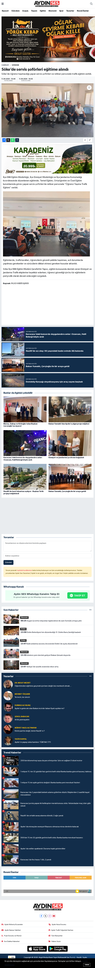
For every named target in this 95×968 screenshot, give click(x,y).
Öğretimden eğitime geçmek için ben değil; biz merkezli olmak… (43, 686)
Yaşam (34, 11)
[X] (45, 916)
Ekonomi (53, 11)
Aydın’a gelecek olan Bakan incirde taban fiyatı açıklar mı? (39, 708)
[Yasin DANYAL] (8, 741)
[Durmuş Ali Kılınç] (8, 707)
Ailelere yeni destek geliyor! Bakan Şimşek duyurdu (45, 655)
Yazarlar (70, 11)
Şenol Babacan (22, 716)
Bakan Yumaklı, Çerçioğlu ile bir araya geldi (67, 491)
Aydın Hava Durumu (59, 924)
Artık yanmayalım (22, 720)
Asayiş (25, 11)
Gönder (8, 562)
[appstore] (37, 949)
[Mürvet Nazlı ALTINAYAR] (8, 729)
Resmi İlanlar (83, 11)
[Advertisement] (47, 305)
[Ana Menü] (3, 4)
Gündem (15, 11)
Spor (61, 11)
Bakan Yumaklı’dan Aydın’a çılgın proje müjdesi (69, 424)
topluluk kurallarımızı (24, 570)
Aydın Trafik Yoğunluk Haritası (62, 930)
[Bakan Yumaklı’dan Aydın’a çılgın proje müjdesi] (70, 409)
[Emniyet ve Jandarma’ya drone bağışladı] (70, 443)
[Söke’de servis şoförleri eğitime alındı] (48, 110)
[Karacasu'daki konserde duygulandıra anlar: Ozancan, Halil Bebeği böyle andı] (25, 443)
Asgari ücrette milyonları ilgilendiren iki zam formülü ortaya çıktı (51, 621)
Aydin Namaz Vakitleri (13, 930)
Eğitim (43, 11)
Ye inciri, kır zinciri (22, 697)
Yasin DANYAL (21, 739)
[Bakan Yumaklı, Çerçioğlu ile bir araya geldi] (70, 477)
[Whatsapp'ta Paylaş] (13, 140)
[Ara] (91, 4)
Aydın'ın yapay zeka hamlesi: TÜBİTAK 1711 (33, 742)
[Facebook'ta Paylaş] (4, 140)
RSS (12, 957)
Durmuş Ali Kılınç (23, 705)
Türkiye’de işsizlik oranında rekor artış (39, 667)
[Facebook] (41, 916)
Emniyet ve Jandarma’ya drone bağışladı (66, 457)
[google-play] (58, 949)
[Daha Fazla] (17, 140)
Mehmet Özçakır (22, 694)
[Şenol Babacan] (8, 718)
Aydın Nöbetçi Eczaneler (13, 924)
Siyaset (5, 11)
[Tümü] (90, 610)
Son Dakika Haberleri (12, 941)
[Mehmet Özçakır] (8, 696)
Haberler (5, 65)
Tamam (87, 964)
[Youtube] (54, 916)
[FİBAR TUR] (47, 160)
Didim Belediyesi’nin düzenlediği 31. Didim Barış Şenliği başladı (51, 632)
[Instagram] (50, 916)
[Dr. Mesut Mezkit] (8, 684)
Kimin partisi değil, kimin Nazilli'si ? (30, 731)
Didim (23, 629)
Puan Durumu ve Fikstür (13, 936)
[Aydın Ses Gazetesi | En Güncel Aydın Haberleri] (46, 4)
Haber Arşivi (56, 941)
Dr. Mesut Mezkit (23, 683)
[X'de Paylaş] (8, 140)
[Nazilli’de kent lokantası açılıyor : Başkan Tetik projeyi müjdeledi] (25, 477)
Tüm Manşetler (57, 936)
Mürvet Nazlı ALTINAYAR (25, 728)
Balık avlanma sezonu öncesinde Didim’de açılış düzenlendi (49, 644)
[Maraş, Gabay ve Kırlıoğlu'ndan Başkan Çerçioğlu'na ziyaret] (25, 409)
